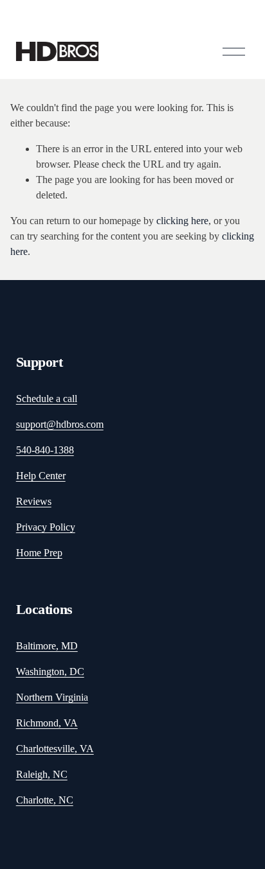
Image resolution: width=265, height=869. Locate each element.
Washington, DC (50, 671)
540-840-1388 (45, 449)
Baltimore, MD (47, 645)
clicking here (182, 220)
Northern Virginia (52, 697)
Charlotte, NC (44, 799)
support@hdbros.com (60, 424)
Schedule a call (46, 398)
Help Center (41, 475)
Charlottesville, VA (55, 748)
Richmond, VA (47, 722)
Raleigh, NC (42, 774)
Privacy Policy (45, 527)
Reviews (33, 501)
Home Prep (39, 552)
